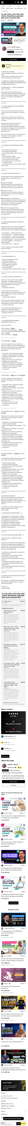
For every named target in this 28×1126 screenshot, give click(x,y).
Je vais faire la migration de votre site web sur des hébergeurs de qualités (12, 895)
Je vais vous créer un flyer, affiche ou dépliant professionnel (12, 843)
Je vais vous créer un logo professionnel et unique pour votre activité (13, 816)
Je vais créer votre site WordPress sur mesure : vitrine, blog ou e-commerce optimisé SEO (12, 960)
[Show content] (25, 1111)
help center (5, 1088)
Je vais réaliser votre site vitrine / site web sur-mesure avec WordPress (12, 1015)
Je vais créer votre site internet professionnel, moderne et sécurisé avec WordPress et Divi (13, 1069)
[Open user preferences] (24, 2)
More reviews (5, 756)
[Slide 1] (19, 41)
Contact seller (13, 59)
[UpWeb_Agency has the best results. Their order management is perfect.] (15, 767)
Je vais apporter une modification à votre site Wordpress (12, 932)
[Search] (15, 2)
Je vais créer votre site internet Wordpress (10, 987)
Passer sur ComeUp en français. (12, 1118)
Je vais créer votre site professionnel (12, 1041)
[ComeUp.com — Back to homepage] (2, 2)
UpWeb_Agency (15, 47)
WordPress (5, 11)
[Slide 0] (6, 41)
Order (18, 1123)
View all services (13, 903)
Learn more (13, 785)
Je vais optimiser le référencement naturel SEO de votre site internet (11, 869)
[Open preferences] (18, 2)
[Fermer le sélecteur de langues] (22, 1118)
